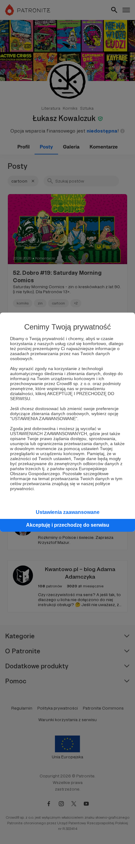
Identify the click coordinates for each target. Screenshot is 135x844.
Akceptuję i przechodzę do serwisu (67, 525)
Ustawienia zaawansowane (68, 512)
